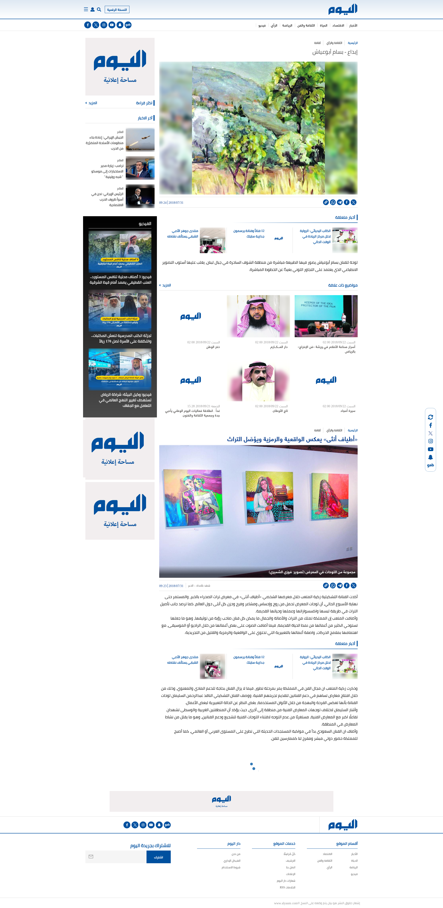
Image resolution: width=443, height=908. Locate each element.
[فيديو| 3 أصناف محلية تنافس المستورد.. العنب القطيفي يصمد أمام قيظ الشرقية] (120, 252)
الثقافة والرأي (334, 42)
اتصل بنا (290, 867)
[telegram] (340, 202)
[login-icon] (92, 9)
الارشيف (290, 860)
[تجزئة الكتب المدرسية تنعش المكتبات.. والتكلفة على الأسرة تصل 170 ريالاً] (120, 311)
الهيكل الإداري (232, 860)
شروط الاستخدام (231, 867)
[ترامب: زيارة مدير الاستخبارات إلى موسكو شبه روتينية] (140, 168)
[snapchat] (120, 24)
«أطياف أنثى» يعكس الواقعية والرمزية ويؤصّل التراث (292, 438)
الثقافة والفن (306, 25)
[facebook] (87, 24)
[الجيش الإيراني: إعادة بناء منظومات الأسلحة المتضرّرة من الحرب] (140, 140)
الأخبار (353, 25)
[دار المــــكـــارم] (258, 316)
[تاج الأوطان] (258, 380)
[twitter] (95, 24)
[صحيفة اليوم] (339, 9)
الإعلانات (290, 874)
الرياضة (287, 25)
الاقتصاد (338, 25)
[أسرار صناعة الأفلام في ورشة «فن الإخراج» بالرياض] (326, 316)
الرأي (274, 25)
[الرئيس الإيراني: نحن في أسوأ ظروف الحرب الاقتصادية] (140, 196)
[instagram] (103, 24)
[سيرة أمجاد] (326, 380)
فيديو (262, 25)
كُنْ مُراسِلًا (289, 854)
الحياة (323, 25)
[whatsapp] (333, 202)
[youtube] (111, 24)
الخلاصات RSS (287, 887)
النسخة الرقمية (117, 9)
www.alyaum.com (286, 903)
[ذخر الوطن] (190, 316)
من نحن (236, 854)
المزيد (166, 285)
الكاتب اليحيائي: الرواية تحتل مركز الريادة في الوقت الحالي (315, 236)
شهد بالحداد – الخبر (199, 585)
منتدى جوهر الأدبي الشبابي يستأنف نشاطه (182, 233)
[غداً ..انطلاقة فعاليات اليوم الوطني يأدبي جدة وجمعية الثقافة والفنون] (190, 380)
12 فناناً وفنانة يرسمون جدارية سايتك (248, 233)
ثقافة (317, 42)
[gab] (128, 24)
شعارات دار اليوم (286, 880)
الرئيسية (353, 42)
